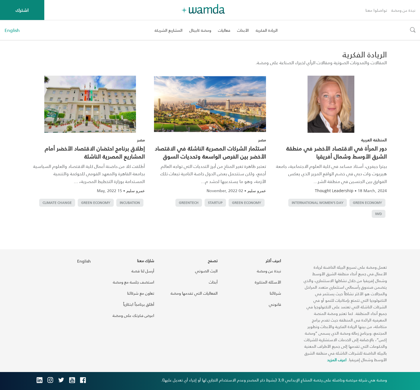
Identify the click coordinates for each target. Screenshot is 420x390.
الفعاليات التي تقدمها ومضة (194, 293)
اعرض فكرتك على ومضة (133, 315)
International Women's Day (317, 202)
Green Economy (367, 202)
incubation (130, 202)
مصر (262, 140)
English (12, 30)
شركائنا (275, 293)
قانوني (275, 304)
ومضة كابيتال (200, 30)
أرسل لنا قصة (142, 271)
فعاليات (224, 30)
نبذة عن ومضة (403, 10)
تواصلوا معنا (376, 10)
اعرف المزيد (337, 359)
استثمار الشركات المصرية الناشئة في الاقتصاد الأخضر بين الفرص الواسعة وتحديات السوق (210, 152)
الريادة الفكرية (267, 30)
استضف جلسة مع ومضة (133, 282)
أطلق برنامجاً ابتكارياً (138, 304)
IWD (378, 213)
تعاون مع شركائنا (140, 293)
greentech (189, 202)
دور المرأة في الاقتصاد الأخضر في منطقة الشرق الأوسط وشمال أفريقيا (336, 152)
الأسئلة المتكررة (268, 282)
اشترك (22, 9)
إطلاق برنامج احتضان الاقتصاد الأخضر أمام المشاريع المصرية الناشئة (95, 152)
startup (215, 202)
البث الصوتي (206, 271)
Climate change (57, 202)
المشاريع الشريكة (169, 30)
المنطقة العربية (374, 140)
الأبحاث (243, 30)
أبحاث (213, 282)
